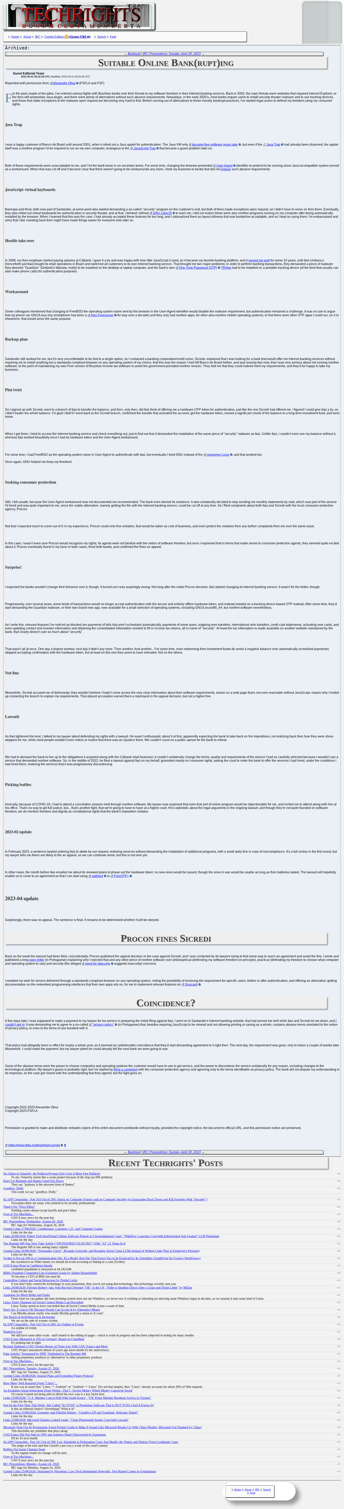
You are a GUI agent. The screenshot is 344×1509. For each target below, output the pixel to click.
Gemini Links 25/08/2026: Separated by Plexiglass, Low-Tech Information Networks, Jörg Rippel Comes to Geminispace (79, 1471)
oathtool (97, 876)
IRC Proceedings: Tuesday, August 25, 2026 (31, 1368)
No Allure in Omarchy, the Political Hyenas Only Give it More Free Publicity (51, 1173)
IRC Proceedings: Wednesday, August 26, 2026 (33, 1221)
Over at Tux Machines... (18, 1214)
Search (101, 36)
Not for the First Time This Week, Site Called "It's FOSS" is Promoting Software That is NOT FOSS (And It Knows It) (78, 1405)
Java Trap (273, 144)
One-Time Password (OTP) (198, 267)
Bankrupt (134, 53)
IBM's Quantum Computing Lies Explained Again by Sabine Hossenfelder (50, 1273)
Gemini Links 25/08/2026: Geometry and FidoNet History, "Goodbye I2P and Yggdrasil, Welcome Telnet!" (71, 1412)
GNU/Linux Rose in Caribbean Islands (27, 1265)
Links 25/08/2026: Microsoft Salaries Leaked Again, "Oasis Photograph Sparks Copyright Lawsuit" (66, 1420)
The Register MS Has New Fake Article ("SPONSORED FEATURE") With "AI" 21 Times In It (64, 1243)
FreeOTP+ (121, 876)
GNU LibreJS (162, 213)
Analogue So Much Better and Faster (26, 1295)
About (27, 36)
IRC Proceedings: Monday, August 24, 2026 (31, 1464)
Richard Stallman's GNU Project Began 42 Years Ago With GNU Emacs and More (55, 1346)
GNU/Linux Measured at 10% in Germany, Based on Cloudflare (43, 1339)
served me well (259, 260)
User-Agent (224, 165)
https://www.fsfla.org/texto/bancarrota (34, 1145)
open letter (36, 960)
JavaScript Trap (145, 148)
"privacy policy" (103, 1024)
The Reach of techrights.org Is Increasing (29, 1317)
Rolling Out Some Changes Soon (24, 1449)
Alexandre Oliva (64, 83)
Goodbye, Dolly (13, 1188)
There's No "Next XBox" (19, 1206)
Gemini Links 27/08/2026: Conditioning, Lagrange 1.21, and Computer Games (53, 1228)
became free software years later (215, 144)
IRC (37, 36)
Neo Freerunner (102, 315)
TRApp (226, 267)
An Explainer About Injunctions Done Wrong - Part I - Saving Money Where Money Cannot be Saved (67, 1390)
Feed (113, 36)
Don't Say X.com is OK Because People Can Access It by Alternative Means (51, 1309)
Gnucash (191, 984)
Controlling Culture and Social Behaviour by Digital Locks (40, 1280)
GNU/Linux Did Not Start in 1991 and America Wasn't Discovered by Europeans (54, 1434)
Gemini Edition (54, 36)
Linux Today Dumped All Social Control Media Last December (43, 1302)
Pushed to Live (12, 1331)
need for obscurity (97, 963)
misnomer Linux (218, 454)
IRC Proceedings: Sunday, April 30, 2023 (172, 53)
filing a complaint (126, 1069)
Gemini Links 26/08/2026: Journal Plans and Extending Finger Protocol (48, 1375)
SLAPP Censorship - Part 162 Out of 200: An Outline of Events (43, 1324)
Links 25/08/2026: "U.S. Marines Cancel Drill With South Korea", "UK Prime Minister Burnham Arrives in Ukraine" (77, 1398)
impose (226, 169)
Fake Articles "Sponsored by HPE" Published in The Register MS (44, 1353)
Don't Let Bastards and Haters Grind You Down (33, 1181)
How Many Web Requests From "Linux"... (30, 1383)
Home (15, 36)
